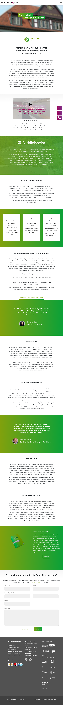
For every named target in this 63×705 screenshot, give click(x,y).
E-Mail (6, 600)
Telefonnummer (37, 593)
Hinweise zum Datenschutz (49, 699)
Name (35, 585)
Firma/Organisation (10, 593)
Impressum (37, 699)
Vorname (7, 585)
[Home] (9, 2)
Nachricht (7, 608)
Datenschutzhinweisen (37, 582)
